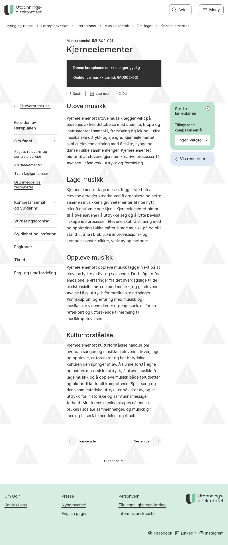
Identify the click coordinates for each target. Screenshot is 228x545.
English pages (74, 513)
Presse (67, 496)
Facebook (163, 533)
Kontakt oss (15, 505)
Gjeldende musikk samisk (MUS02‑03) (105, 77)
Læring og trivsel (18, 26)
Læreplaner (87, 26)
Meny (214, 9)
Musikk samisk (116, 26)
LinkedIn (189, 533)
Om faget (145, 26)
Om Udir (12, 496)
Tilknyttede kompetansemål (188, 127)
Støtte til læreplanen (185, 111)
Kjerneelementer (175, 26)
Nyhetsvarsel (73, 505)
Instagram (214, 533)
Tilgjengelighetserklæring (142, 505)
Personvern (128, 496)
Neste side (141, 441)
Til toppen (111, 461)
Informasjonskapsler (137, 513)
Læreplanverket (55, 26)
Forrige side (87, 441)
